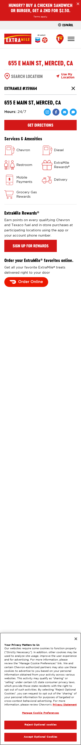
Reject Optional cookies (40, 725)
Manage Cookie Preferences (40, 713)
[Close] (76, 639)
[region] (40, 689)
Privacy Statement (65, 705)
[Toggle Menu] (71, 39)
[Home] (26, 39)
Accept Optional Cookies (40, 737)
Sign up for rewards (31, 245)
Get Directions (40, 125)
